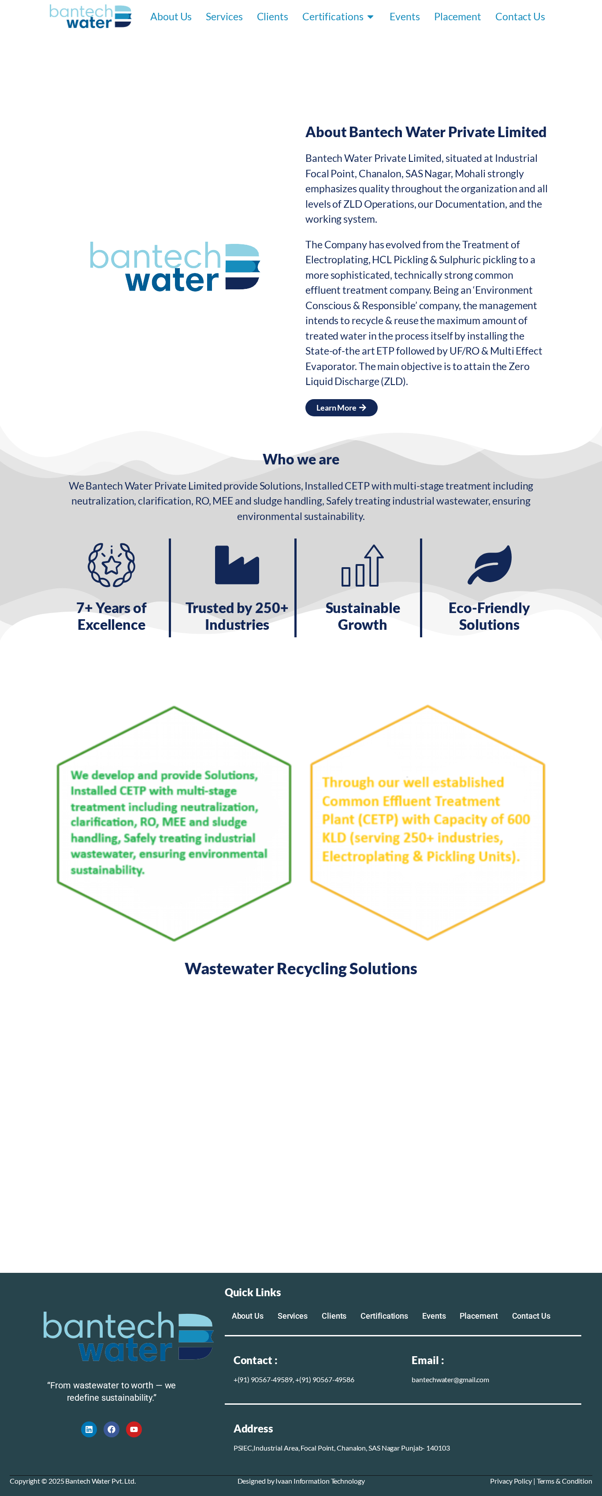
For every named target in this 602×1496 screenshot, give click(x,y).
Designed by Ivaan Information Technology (301, 1481)
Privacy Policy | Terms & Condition (541, 1481)
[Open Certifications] (370, 16)
